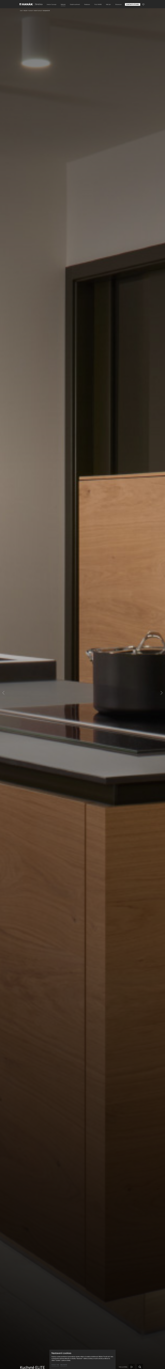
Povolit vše (55, 1365)
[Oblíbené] (143, 4)
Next (162, 693)
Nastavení (63, 1365)
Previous (3, 693)
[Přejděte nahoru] (161, 1365)
